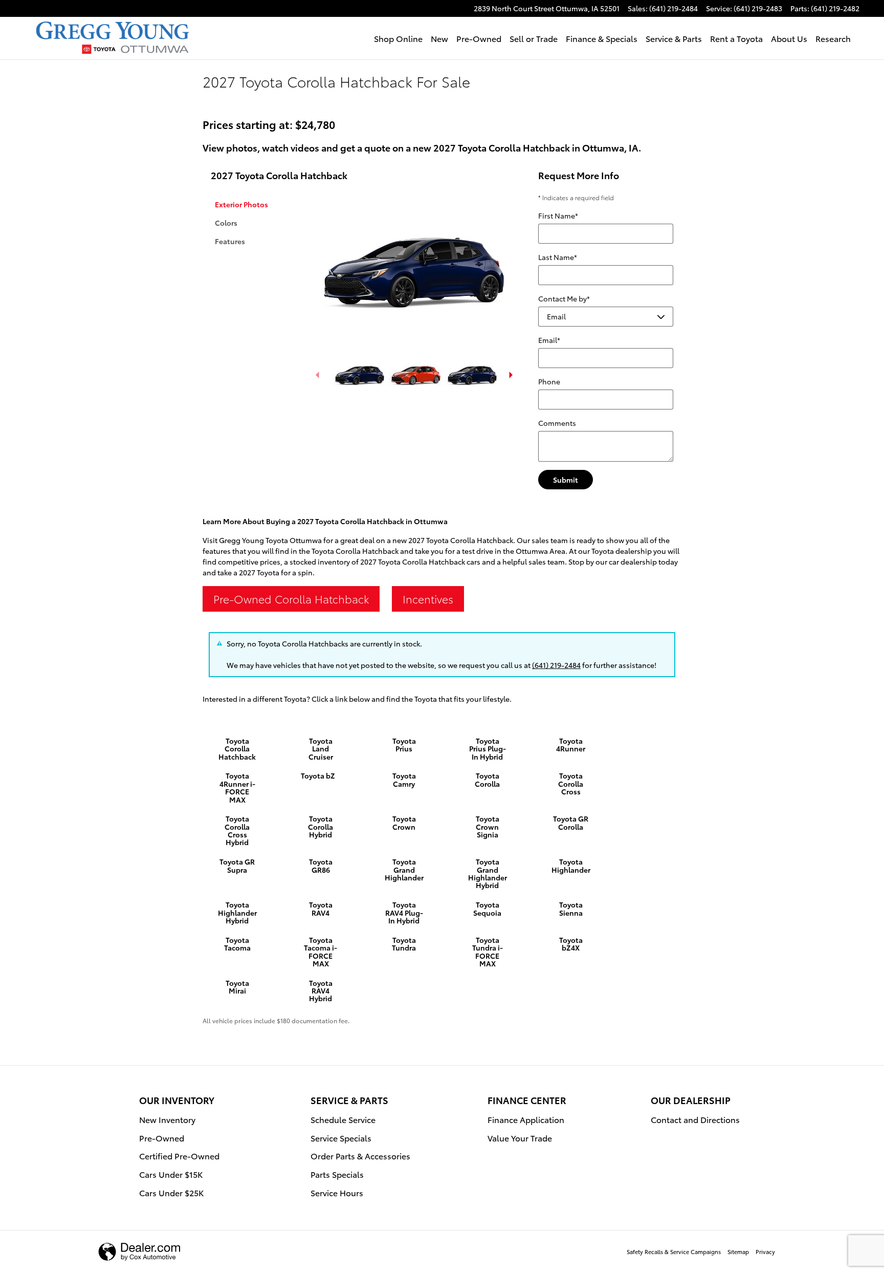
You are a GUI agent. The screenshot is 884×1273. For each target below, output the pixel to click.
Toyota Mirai (237, 987)
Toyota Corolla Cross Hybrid (237, 830)
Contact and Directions (695, 1119)
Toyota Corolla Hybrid (320, 826)
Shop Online (398, 38)
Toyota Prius (404, 744)
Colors (226, 223)
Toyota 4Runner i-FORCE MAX (237, 787)
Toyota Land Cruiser (320, 749)
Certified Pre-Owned (179, 1155)
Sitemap (738, 1251)
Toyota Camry (404, 779)
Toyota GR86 (321, 865)
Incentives (428, 598)
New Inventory (167, 1119)
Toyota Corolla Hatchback (237, 749)
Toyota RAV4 (321, 908)
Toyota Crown (404, 822)
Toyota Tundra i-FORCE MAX (487, 951)
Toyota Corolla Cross (570, 783)
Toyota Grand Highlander (404, 869)
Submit (565, 479)
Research (833, 38)
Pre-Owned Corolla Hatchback (291, 598)
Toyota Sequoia (487, 908)
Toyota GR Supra (237, 865)
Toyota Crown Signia (487, 826)
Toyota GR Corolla (570, 822)
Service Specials (341, 1137)
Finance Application (526, 1119)
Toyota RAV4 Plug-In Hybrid (404, 912)
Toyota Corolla (487, 779)
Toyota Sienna (571, 908)
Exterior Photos (241, 204)
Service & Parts (674, 38)
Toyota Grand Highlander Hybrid (487, 873)
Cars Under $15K (171, 1174)
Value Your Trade (520, 1137)
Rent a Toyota (736, 38)
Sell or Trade (534, 38)
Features (230, 241)
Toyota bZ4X (571, 944)
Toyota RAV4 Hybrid (321, 991)
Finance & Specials (601, 38)
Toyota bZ (318, 775)
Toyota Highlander (570, 865)
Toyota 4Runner (570, 744)
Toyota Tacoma (237, 944)
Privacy (765, 1251)
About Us (789, 38)
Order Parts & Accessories (360, 1155)
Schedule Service (343, 1119)
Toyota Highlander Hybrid (237, 912)
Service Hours (337, 1192)
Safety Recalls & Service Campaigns (674, 1251)
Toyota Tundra (404, 944)
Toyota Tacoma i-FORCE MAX (320, 951)
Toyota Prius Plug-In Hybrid (487, 749)
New (439, 38)
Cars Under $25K (171, 1192)
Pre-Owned (478, 38)
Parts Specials (337, 1174)
